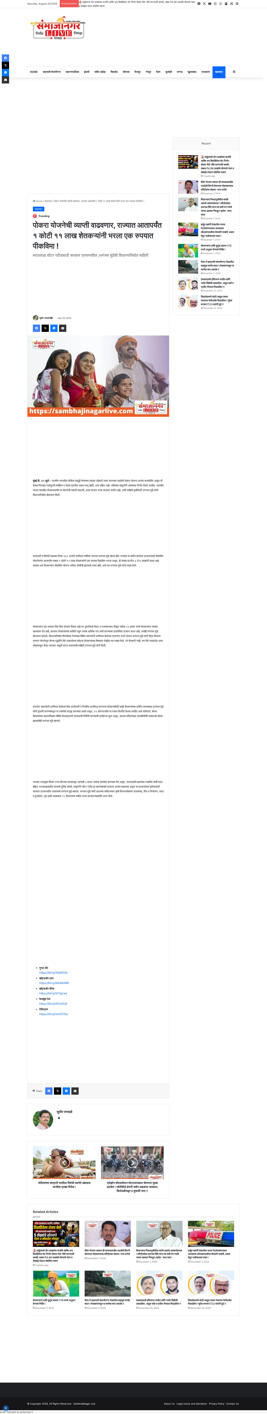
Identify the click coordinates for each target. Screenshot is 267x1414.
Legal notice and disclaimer (192, 1403)
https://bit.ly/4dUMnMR (54, 983)
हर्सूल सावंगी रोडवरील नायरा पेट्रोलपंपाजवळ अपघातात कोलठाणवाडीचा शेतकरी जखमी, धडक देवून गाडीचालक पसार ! (209, 1254)
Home (39, 201)
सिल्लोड (114, 71)
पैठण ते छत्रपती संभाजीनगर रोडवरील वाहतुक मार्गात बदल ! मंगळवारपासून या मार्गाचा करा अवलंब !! (217, 265)
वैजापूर (138, 71)
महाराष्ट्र (219, 71)
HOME (34, 71)
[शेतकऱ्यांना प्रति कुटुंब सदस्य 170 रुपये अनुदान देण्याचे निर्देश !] (188, 250)
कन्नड (180, 71)
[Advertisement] (170, 37)
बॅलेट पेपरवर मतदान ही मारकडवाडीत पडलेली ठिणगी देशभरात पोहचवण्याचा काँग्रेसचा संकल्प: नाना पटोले (217, 185)
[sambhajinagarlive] (60, 28)
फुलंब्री (168, 71)
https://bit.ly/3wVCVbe (53, 1014)
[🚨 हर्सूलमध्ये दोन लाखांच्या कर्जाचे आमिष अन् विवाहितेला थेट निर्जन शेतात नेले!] (188, 162)
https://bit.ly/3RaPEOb (53, 972)
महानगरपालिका (72, 71)
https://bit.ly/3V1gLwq (53, 993)
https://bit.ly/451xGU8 (53, 1003)
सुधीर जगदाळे (44, 318)
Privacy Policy (216, 1403)
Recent (206, 143)
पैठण (158, 71)
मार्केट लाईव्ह (100, 71)
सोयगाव (126, 71)
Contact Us (232, 1403)
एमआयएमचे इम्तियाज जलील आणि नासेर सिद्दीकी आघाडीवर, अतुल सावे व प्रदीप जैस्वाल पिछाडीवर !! (217, 283)
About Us (169, 1403)
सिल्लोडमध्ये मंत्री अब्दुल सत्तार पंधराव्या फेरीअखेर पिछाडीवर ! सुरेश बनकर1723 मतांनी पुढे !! (216, 300)
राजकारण (205, 71)
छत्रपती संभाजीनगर (52, 71)
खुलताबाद (192, 71)
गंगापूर (148, 71)
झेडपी (86, 71)
